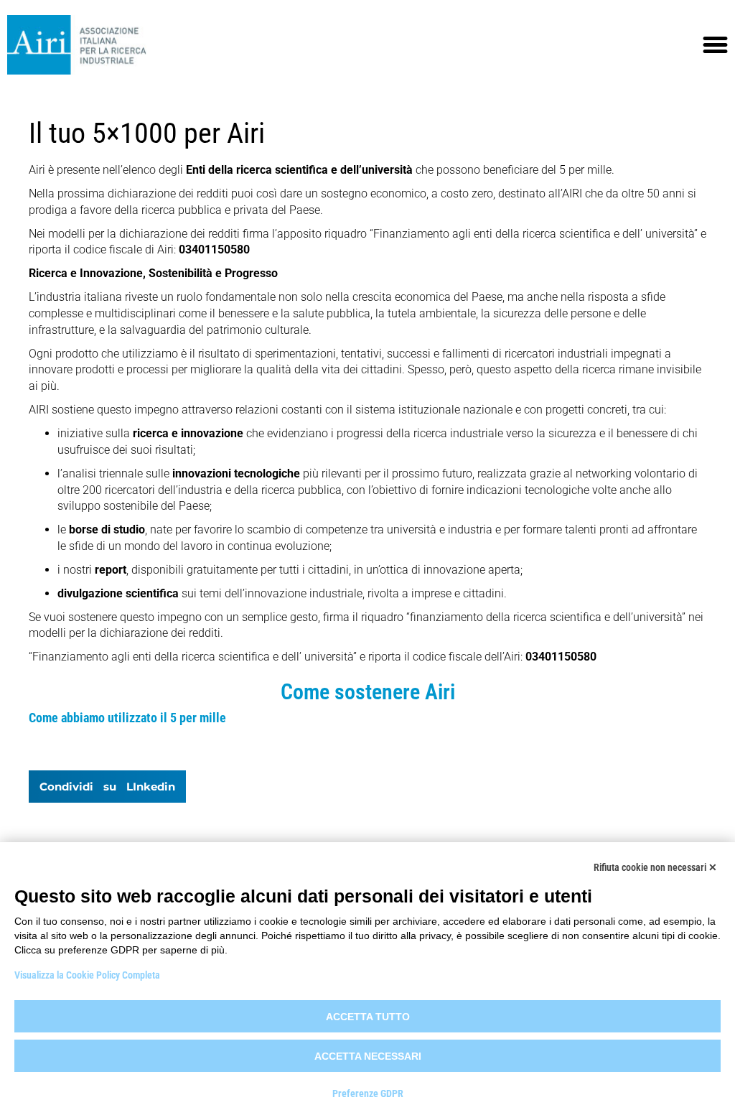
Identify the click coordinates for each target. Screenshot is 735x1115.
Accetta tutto (368, 1016)
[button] (715, 45)
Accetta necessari (367, 1056)
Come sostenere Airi (368, 691)
